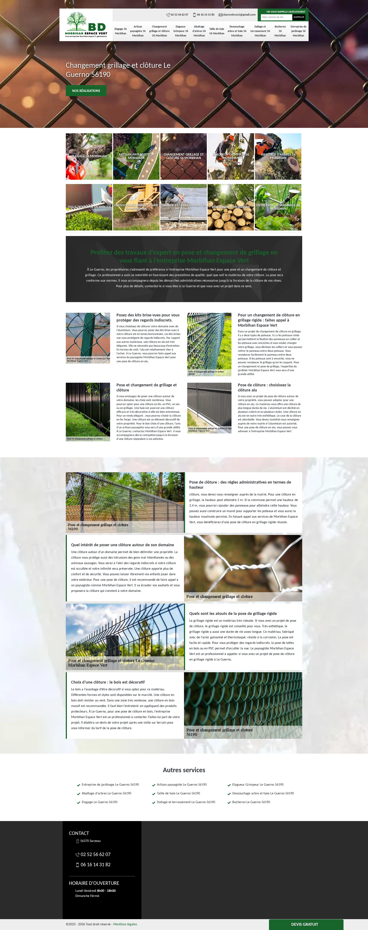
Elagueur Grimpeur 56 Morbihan (180, 31)
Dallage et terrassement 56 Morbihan (260, 31)
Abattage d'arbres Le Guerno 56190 (106, 793)
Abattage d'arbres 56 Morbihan (199, 31)
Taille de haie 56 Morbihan (216, 31)
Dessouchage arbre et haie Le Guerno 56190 (263, 793)
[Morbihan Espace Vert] (86, 24)
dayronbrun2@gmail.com (239, 14)
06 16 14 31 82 (205, 14)
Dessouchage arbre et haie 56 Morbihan (237, 31)
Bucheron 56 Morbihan (280, 31)
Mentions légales (125, 924)
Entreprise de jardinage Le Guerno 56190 (110, 785)
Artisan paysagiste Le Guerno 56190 (182, 785)
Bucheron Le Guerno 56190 (251, 802)
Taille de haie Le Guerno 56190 (178, 793)
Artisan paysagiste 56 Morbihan (138, 31)
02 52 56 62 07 (179, 14)
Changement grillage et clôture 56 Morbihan (159, 31)
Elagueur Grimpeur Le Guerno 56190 (257, 785)
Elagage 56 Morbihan (121, 31)
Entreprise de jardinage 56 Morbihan (298, 31)
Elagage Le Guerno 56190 (99, 802)
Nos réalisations (86, 91)
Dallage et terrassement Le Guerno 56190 (186, 802)
